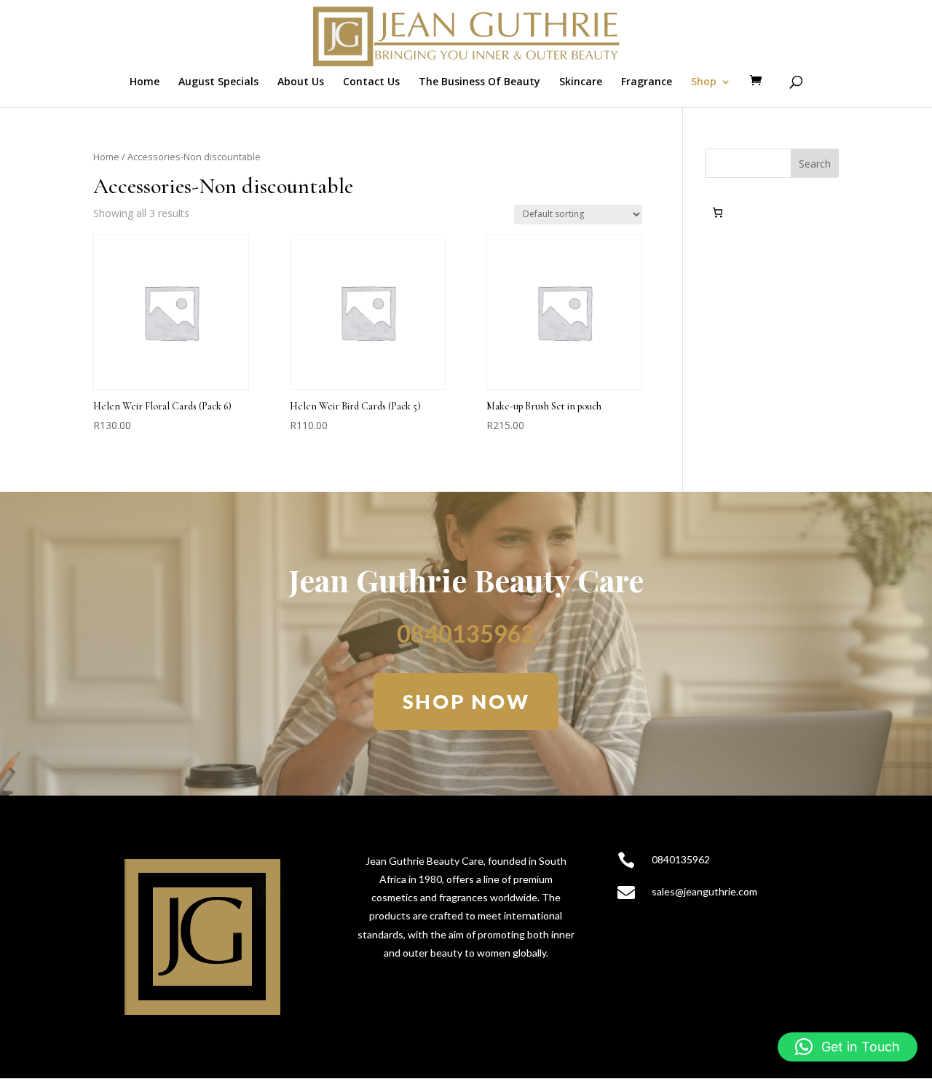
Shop (703, 82)
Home (144, 82)
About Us (300, 82)
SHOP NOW (466, 701)
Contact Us (371, 82)
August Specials (218, 82)
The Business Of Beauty (479, 82)
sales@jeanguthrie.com (704, 891)
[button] (847, 1047)
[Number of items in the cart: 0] (717, 212)
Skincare (580, 82)
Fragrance (646, 82)
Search (815, 163)
